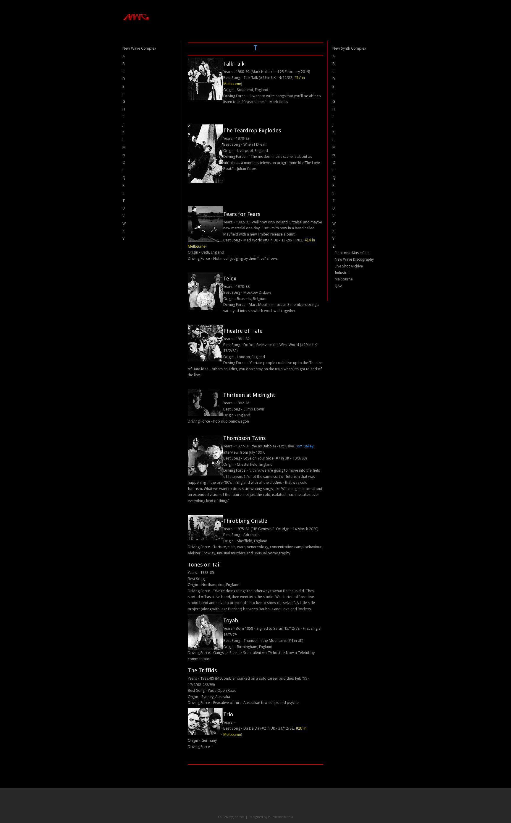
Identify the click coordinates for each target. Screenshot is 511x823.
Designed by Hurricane (266, 817)
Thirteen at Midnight (249, 395)
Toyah (230, 620)
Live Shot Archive (349, 266)
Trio (228, 714)
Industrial (342, 273)
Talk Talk (233, 64)
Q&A (338, 286)
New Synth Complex (349, 48)
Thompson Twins (244, 438)
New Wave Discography (354, 259)
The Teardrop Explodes (252, 130)
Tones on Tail (204, 564)
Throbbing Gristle (245, 521)
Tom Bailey (304, 446)
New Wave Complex (139, 48)
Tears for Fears (241, 214)
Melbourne (344, 279)
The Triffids (202, 670)
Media (288, 817)
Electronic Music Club (352, 253)
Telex (229, 278)
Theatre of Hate (243, 331)
